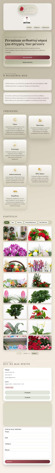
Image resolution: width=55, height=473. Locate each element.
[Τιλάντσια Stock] (15, 296)
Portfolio (29, 27)
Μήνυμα (7, 450)
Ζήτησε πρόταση (27, 62)
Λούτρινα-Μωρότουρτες (30, 222)
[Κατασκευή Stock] (40, 233)
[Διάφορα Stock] (15, 233)
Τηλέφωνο (8, 444)
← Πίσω (19, 353)
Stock (6, 222)
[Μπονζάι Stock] (40, 296)
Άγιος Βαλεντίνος (43, 222)
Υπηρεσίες (37, 27)
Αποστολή (9, 461)
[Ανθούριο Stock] (40, 311)
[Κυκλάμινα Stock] (15, 249)
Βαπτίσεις (19, 222)
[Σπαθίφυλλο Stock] (40, 327)
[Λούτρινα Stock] (15, 343)
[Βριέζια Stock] (15, 327)
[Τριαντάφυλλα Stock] (40, 343)
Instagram (27, 392)
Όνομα (7, 431)
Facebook (27, 397)
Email (6, 438)
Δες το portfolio (27, 57)
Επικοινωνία (45, 27)
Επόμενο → (35, 353)
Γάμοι (12, 222)
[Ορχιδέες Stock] (40, 264)
